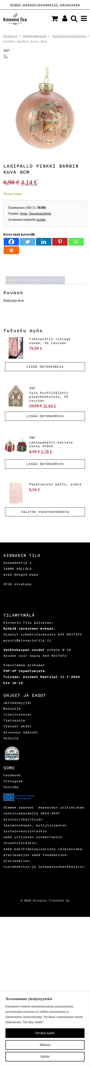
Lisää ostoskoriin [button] (45, 366)
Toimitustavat (17, 714)
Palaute (11, 738)
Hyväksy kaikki (45, 1033)
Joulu (23, 213)
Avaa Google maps (20, 574)
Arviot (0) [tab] (53, 280)
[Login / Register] (63, 20)
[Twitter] (27, 242)
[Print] (11, 250)
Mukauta (45, 1044)
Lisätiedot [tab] (31, 280)
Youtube (11, 787)
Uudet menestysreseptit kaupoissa (45, 4)
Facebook (12, 775)
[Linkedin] (43, 242)
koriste (41, 219)
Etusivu (10, 36)
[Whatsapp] (76, 242)
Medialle (12, 708)
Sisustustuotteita (69, 36)
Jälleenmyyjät (17, 702)
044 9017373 (70, 634)
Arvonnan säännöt (20, 732)
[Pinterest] (60, 242)
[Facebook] (11, 242)
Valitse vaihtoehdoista (45, 511)
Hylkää (45, 1056)
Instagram (13, 781)
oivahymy (23, 584)
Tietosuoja (14, 720)
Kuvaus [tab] (14, 280)
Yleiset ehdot (17, 726)
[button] (54, 18)
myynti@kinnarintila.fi (27, 640)
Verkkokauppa (35, 36)
